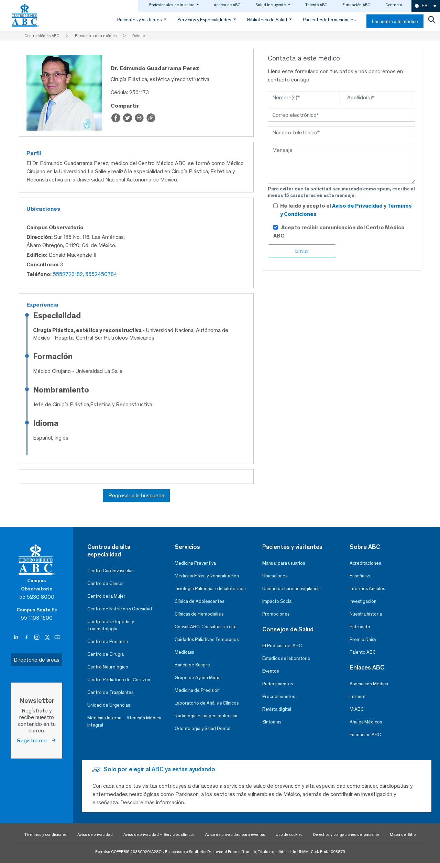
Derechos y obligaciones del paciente (346, 834)
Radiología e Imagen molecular (206, 716)
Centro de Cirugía (105, 654)
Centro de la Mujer (106, 596)
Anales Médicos (366, 722)
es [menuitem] (424, 6)
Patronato (360, 627)
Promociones (275, 614)
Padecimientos (277, 684)
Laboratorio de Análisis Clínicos (207, 703)
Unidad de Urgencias (108, 705)
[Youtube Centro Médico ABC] (57, 637)
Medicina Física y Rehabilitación (207, 576)
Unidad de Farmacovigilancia (291, 588)
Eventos (270, 671)
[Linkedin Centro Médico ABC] (17, 637)
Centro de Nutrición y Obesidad (119, 609)
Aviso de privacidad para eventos (235, 834)
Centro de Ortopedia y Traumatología (110, 625)
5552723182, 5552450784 (85, 274)
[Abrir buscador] (432, 21)
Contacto (393, 4)
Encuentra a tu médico (395, 21)
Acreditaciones (365, 563)
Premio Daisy (363, 639)
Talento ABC (316, 4)
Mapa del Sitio (403, 834)
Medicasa (184, 652)
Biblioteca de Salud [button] (267, 20)
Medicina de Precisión (197, 690)
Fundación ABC (356, 4)
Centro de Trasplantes (110, 692)
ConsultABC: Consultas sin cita (205, 627)
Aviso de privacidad (95, 834)
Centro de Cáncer (105, 583)
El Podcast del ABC (282, 646)
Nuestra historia (366, 614)
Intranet (358, 696)
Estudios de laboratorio (286, 658)
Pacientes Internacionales (329, 20)
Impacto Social (277, 601)
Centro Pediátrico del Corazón (118, 680)
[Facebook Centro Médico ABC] (27, 637)
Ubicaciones (274, 576)
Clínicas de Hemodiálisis (199, 614)
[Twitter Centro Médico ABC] (48, 637)
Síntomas (271, 722)
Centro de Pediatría (107, 641)
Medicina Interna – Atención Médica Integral (124, 721)
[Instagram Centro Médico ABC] (37, 637)
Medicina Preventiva (195, 563)
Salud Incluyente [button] (271, 4)
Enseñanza (361, 576)
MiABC (357, 709)
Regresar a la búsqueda (136, 495)
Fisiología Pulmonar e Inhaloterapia (210, 588)
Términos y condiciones (45, 834)
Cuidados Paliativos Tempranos (207, 639)
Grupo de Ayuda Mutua (198, 678)
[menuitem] (425, 6)
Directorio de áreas (36, 659)
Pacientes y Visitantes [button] (140, 20)
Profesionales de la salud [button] (172, 4)
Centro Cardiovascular (110, 571)
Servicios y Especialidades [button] (204, 20)
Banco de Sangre (192, 665)
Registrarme (34, 740)
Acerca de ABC (227, 4)
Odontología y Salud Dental (202, 728)
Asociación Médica (369, 684)
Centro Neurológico (107, 667)
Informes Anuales (367, 588)
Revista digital (276, 709)
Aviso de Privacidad (358, 205)
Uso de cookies (289, 834)
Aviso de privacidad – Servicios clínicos (159, 834)
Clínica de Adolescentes (199, 601)
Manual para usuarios (283, 563)
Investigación (363, 601)
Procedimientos (278, 696)
